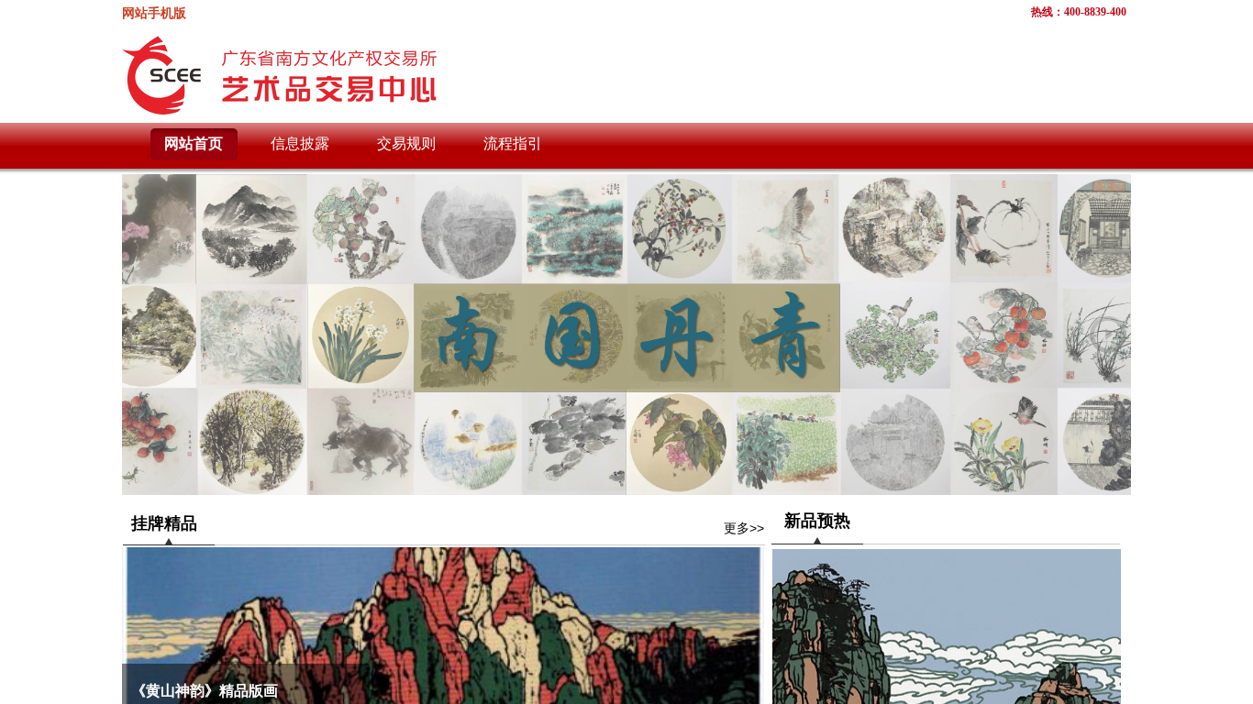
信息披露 (300, 143)
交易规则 (406, 143)
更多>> (744, 528)
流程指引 (512, 143)
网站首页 (193, 143)
